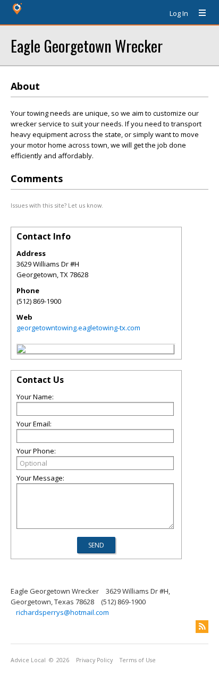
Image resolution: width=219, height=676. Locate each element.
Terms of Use (138, 660)
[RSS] (202, 626)
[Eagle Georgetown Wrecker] (21, 350)
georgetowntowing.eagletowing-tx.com (78, 327)
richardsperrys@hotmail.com (62, 612)
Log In (179, 13)
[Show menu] (198, 13)
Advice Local (28, 660)
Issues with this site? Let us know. (57, 205)
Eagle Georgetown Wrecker (87, 45)
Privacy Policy (94, 660)
